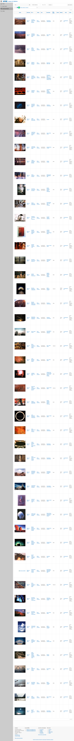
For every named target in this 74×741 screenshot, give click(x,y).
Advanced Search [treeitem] (5, 8)
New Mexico (48, 20)
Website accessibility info (31, 729)
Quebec (48, 654)
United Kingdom (48, 276)
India (49, 63)
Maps (50, 732)
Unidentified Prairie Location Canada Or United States (49, 91)
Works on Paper (28, 21)
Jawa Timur (48, 331)
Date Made (53, 12)
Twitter (41, 730)
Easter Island (49, 570)
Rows (43, 4)
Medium (61, 12)
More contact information (19, 738)
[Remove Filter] (37, 7)
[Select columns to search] (15, 5)
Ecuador (48, 473)
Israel (47, 557)
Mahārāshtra (49, 175)
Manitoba (48, 288)
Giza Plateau (49, 668)
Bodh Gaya (48, 62)
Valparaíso (48, 571)
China (47, 697)
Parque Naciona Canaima (48, 188)
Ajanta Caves (49, 174)
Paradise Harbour (48, 217)
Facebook (41, 729)
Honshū (48, 641)
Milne (38, 20)
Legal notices (44, 739)
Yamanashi (48, 260)
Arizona (48, 232)
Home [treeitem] (3, 3)
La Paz (48, 486)
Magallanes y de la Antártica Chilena (49, 78)
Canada (48, 119)
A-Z (49, 730)
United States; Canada (49, 599)
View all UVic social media (42, 734)
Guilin (47, 696)
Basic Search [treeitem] (4, 6)
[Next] (71, 9)
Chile (50, 79)
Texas (47, 612)
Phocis (50, 513)
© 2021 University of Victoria (37, 739)
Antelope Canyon (48, 230)
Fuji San (48, 640)
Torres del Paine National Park (49, 76)
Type (41, 12)
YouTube (41, 731)
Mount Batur (48, 710)
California (48, 317)
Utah (47, 34)
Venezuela (48, 191)
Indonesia (48, 332)
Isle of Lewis (49, 373)
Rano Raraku (49, 569)
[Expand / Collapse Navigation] (1, 1)
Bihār (47, 63)
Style (66, 12)
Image (20, 12)
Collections (28, 12)
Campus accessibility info (31, 730)
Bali (47, 711)
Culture (58, 12)
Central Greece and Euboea (49, 514)
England (48, 274)
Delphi (48, 513)
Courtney (38, 21)
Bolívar (48, 190)
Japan (48, 261)
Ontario (48, 161)
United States (49, 21)
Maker (38, 12)
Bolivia (50, 486)
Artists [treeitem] (3, 11)
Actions (50, 4)
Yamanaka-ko (49, 259)
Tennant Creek (49, 528)
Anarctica (48, 218)
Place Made (48, 12)
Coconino (48, 231)
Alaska (48, 48)
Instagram (42, 732)
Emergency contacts (50, 739)
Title (33, 12)
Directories (51, 731)
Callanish (48, 372)
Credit (70, 12)
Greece (48, 515)
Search (50, 729)
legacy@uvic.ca (17, 734)
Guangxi (50, 696)
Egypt (47, 669)
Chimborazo (48, 471)
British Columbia (48, 683)
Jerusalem (48, 556)
